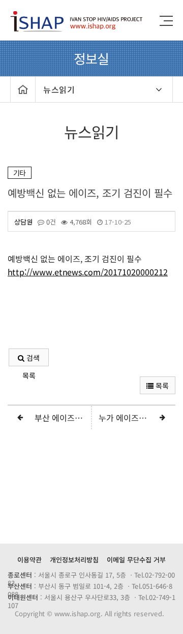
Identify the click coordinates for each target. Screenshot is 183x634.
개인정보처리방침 (74, 559)
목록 (161, 386)
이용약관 (29, 559)
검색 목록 (31, 359)
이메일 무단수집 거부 (136, 559)
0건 (50, 222)
